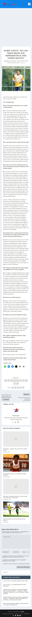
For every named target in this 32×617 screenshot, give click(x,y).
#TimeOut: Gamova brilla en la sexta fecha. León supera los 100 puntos (15, 497)
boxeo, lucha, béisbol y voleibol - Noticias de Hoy (16, 603)
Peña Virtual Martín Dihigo (16, 358)
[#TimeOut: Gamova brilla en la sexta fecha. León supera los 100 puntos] (16, 486)
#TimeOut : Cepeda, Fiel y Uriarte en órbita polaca (15, 449)
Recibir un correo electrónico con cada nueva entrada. (16, 563)
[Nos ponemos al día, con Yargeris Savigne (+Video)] (16, 463)
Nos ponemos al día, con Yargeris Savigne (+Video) (14, 474)
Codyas (22, 611)
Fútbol (26, 61)
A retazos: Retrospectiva (10, 605)
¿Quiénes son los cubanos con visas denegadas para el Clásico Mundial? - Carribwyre (15, 590)
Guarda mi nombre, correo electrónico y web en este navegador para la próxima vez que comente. (15, 556)
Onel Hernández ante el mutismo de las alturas (14, 519)
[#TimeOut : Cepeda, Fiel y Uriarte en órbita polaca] (16, 439)
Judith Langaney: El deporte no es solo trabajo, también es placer (16, 592)
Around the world (11, 62)
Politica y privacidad (8, 613)
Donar (21, 613)
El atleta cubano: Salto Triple (20, 581)
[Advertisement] (16, 25)
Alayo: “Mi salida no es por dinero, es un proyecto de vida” (15, 599)
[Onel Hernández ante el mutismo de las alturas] (16, 509)
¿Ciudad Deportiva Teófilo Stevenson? (14, 585)
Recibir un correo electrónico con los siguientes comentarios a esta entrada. (14, 560)
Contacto (16, 613)
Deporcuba (13, 61)
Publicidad (26, 613)
